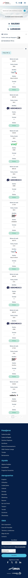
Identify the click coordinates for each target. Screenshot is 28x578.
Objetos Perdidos (6, 464)
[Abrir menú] (25, 3)
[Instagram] (16, 562)
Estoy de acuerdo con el (14, 547)
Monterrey (4, 497)
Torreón (3, 509)
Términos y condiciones (7, 530)
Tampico (3, 506)
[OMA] (14, 568)
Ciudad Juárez (5, 485)
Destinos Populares (6, 440)
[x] (11, 562)
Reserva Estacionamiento (8, 446)
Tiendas (3, 452)
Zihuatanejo (4, 515)
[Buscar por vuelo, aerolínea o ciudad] (24, 10)
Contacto (4, 536)
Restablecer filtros (8, 41)
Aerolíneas (4, 443)
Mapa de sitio (5, 533)
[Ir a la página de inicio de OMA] (6, 2)
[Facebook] (7, 562)
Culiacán (3, 488)
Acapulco (3, 479)
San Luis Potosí (5, 503)
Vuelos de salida (5, 434)
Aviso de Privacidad (6, 527)
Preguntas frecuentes (7, 470)
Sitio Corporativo (6, 524)
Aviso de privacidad (20, 547)
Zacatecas (4, 512)
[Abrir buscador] (16, 3)
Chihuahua (4, 482)
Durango (3, 491)
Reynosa (3, 500)
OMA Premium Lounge (7, 449)
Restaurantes (5, 455)
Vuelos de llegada (6, 437)
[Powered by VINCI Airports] (14, 573)
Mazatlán (4, 494)
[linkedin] (20, 562)
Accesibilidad (5, 467)
